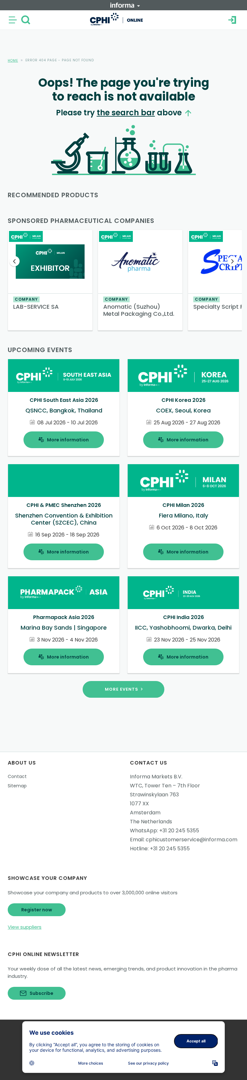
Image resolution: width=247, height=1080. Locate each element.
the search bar (126, 112)
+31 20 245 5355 (179, 830)
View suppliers (24, 927)
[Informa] (125, 5)
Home (13, 60)
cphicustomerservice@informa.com (191, 839)
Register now (36, 910)
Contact (17, 776)
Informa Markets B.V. (156, 776)
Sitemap (17, 786)
